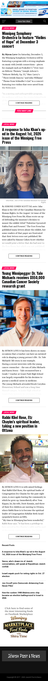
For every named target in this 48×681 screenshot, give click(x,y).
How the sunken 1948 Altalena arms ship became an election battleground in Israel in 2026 (22, 595)
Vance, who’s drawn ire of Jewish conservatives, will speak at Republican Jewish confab (23, 564)
